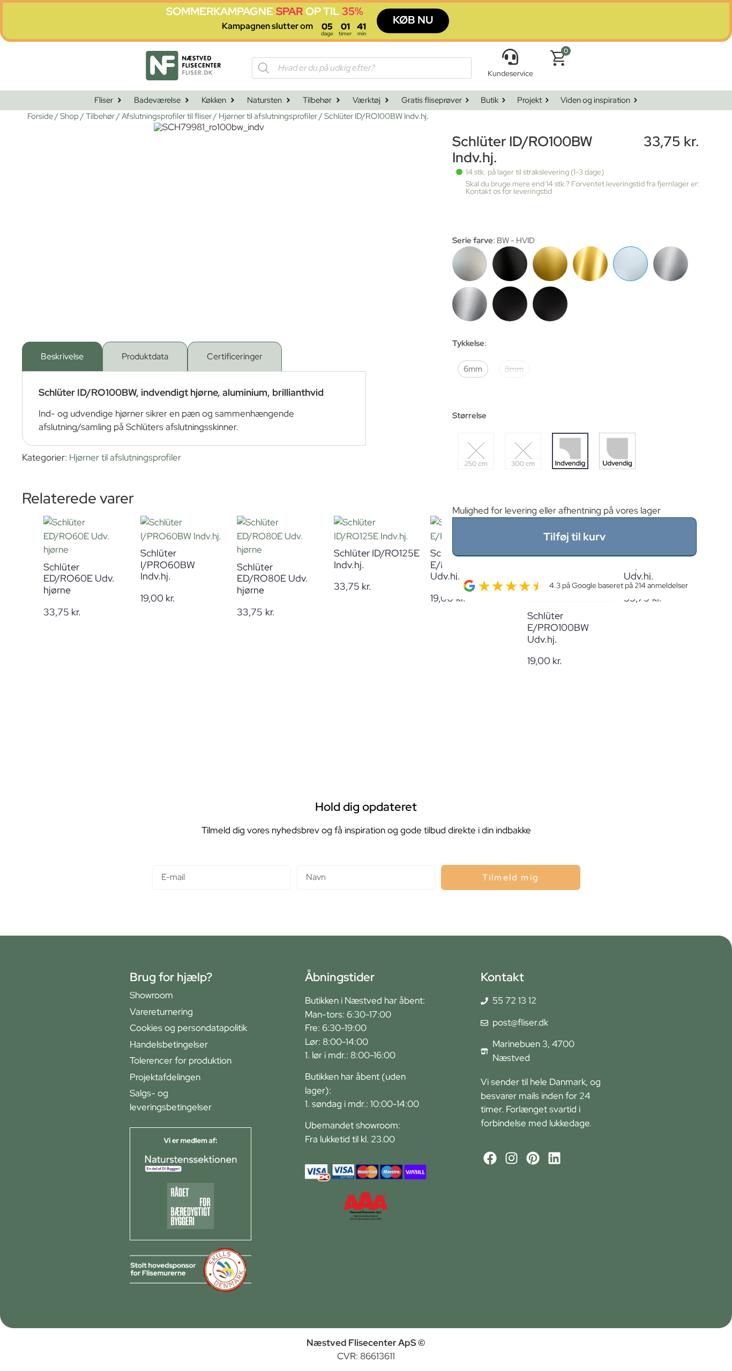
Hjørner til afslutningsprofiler (268, 116)
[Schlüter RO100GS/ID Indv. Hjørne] (509, 304)
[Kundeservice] (510, 57)
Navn (306, 860)
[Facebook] (490, 1158)
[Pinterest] (533, 1158)
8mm (514, 368)
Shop (69, 116)
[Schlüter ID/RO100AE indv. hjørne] (469, 263)
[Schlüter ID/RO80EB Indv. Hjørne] (469, 304)
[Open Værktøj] (387, 100)
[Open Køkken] (232, 100)
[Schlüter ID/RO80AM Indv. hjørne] (550, 263)
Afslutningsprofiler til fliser (167, 116)
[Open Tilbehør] (338, 100)
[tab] (62, 356)
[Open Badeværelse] (187, 100)
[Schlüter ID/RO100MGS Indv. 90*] (550, 304)
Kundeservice (510, 73)
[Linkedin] (554, 1158)
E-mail (164, 860)
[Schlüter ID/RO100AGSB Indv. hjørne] (509, 263)
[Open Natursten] (288, 100)
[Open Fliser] (119, 100)
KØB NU (413, 20)
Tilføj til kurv (574, 537)
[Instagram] (511, 1158)
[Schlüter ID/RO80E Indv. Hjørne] (670, 263)
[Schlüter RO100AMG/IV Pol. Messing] (590, 263)
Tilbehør (100, 116)
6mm (473, 368)
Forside (40, 116)
